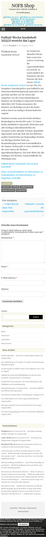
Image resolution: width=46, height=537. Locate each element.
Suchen (4, 311)
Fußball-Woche (26, 187)
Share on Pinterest (18, 175)
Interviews (5, 336)
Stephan (13, 45)
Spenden (14, 508)
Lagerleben (7, 183)
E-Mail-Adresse (9, 278)
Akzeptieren (23, 524)
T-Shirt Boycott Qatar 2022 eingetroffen (10, 207)
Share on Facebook (10, 172)
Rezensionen (6, 343)
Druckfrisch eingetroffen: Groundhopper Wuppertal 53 (22, 395)
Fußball (15, 187)
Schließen (4, 536)
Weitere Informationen (8, 524)
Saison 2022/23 (8, 190)
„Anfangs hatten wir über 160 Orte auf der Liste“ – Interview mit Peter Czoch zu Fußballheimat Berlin (22, 456)
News (3, 332)
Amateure (6, 187)
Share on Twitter (26, 172)
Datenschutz (23, 511)
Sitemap (22, 508)
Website (5, 289)
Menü (23, 29)
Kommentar (7, 238)
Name (4, 266)
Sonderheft (21, 190)
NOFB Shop (23, 5)
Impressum (32, 508)
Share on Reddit (13, 178)
